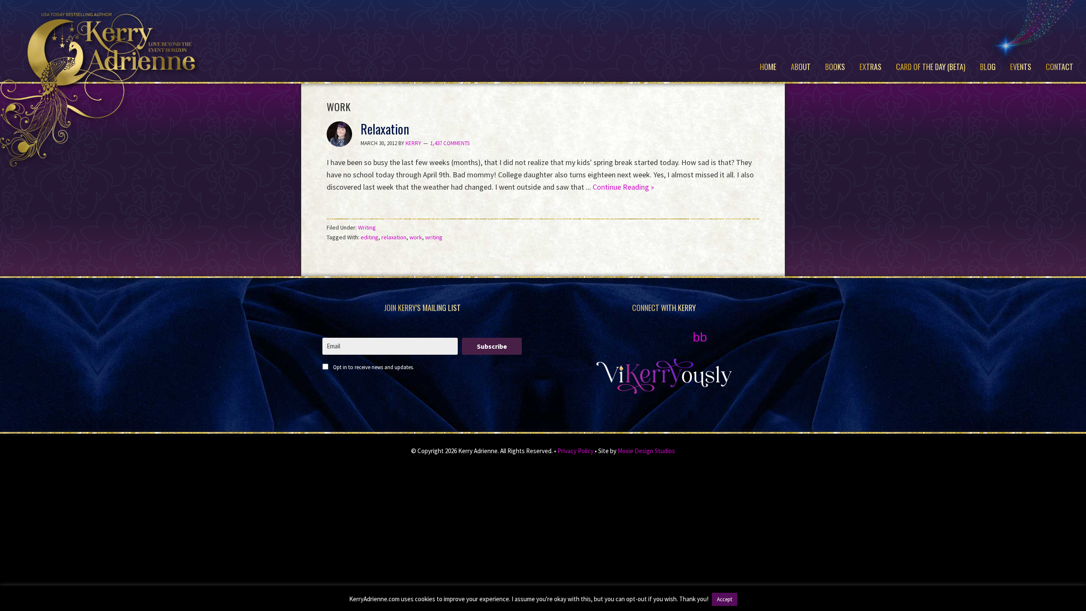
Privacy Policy (575, 451)
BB (700, 337)
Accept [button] (724, 599)
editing (369, 237)
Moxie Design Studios (646, 451)
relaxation (393, 237)
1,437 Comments (450, 143)
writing (433, 237)
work (415, 237)
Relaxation (385, 128)
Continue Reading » (623, 187)
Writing (367, 227)
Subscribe (492, 346)
